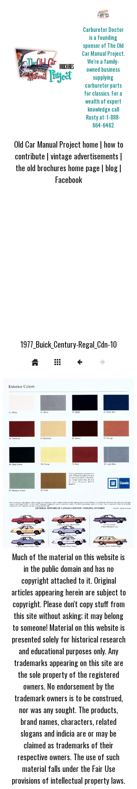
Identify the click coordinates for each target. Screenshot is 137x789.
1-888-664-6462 (106, 121)
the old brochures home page (58, 167)
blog (111, 167)
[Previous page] (29, 463)
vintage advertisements (84, 156)
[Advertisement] (68, 266)
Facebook (68, 179)
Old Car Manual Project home (56, 144)
